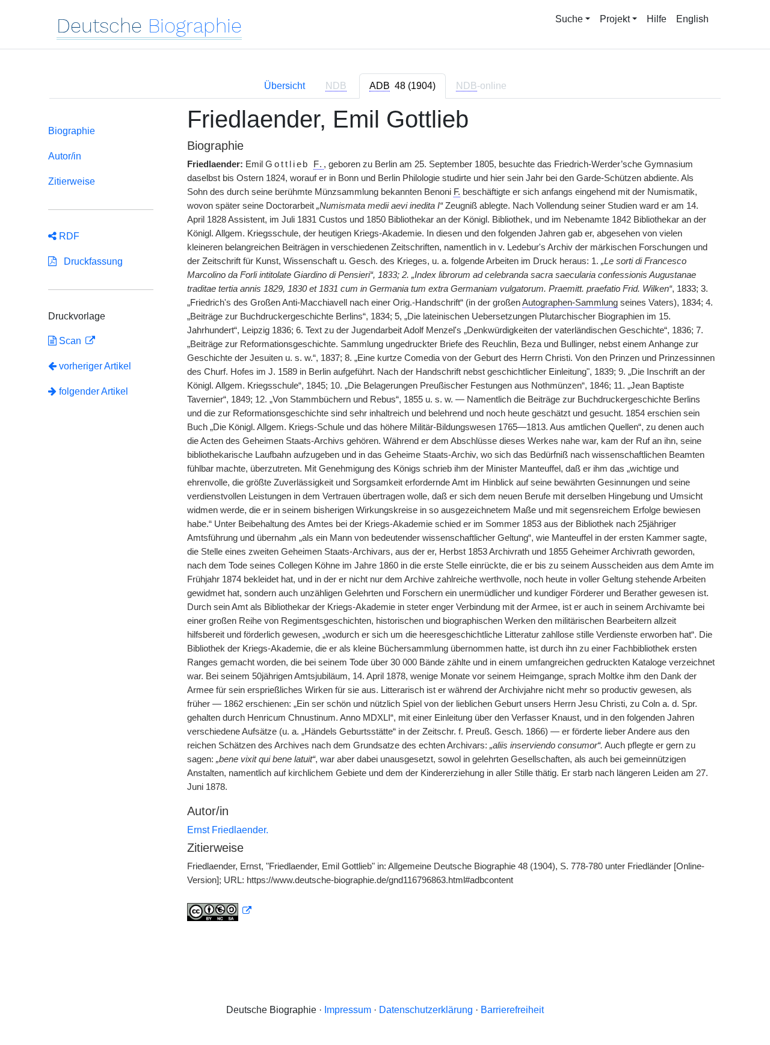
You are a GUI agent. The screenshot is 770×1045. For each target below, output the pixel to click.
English (692, 19)
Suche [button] (569, 19)
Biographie (71, 131)
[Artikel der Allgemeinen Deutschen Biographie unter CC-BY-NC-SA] (219, 911)
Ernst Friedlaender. (227, 830)
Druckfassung (90, 261)
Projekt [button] (615, 19)
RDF (68, 236)
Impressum (347, 1010)
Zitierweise (71, 181)
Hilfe (657, 19)
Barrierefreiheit (512, 1010)
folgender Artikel (92, 391)
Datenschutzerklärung (426, 1010)
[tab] (402, 86)
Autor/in (64, 156)
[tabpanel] (385, 521)
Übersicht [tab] (284, 86)
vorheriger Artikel (95, 366)
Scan (70, 341)
